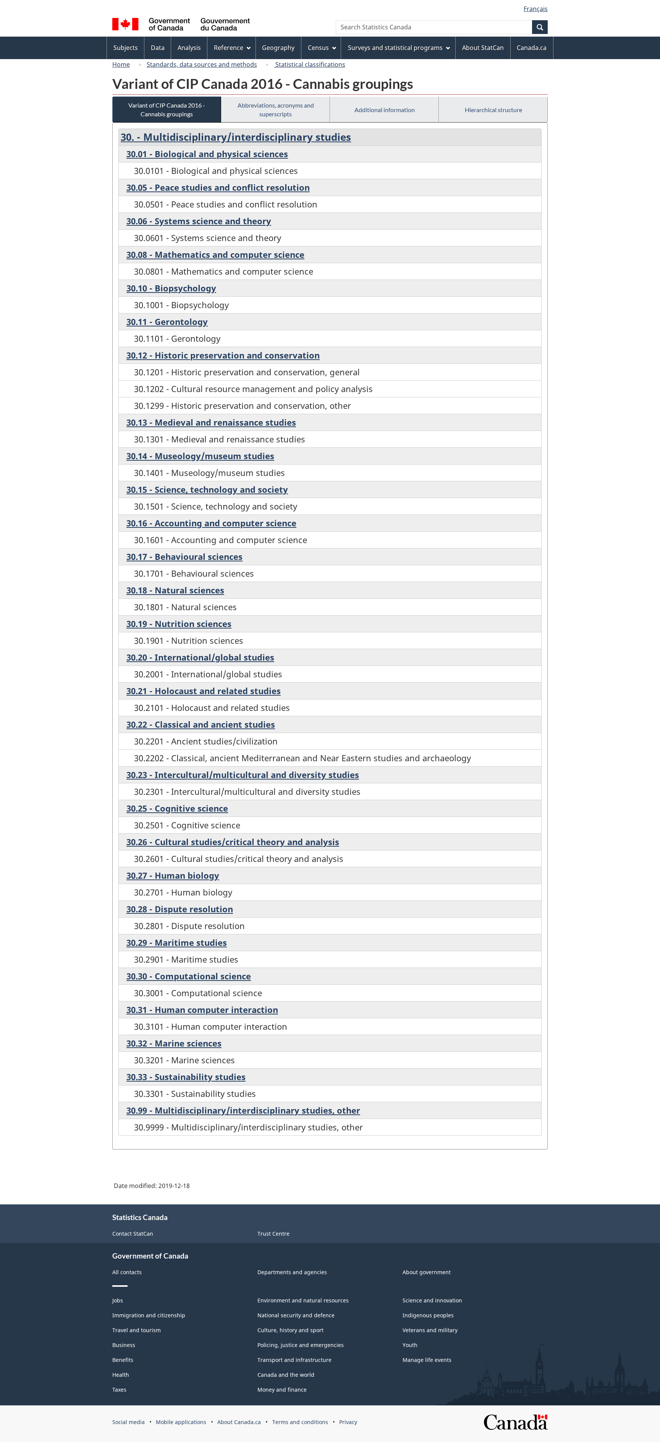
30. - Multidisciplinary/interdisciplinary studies (236, 137)
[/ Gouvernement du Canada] (181, 25)
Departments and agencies (292, 1272)
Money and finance (282, 1389)
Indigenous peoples (428, 1315)
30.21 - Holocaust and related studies (203, 690)
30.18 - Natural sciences (175, 590)
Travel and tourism (136, 1330)
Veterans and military (430, 1330)
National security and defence (296, 1315)
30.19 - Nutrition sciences (178, 623)
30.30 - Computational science (188, 976)
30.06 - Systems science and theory (198, 221)
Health (120, 1374)
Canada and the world (285, 1374)
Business (123, 1345)
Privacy (348, 1422)
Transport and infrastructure (294, 1359)
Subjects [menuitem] (125, 47)
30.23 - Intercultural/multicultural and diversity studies (242, 774)
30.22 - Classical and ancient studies (200, 724)
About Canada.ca (239, 1422)
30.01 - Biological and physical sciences (207, 153)
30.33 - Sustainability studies (186, 1076)
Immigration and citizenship (148, 1315)
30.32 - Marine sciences (174, 1043)
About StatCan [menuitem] (483, 47)
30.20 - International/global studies (200, 657)
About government (427, 1272)
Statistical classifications (309, 64)
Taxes (119, 1389)
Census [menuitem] (318, 47)
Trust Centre (273, 1233)
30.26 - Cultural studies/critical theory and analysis (232, 841)
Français (536, 9)
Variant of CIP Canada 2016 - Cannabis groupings (166, 109)
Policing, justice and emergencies (300, 1345)
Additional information (384, 109)
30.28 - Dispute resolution (179, 909)
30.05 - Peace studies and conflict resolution (218, 187)
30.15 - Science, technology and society (207, 489)
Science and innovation (432, 1300)
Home (121, 64)
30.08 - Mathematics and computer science (215, 254)
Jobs (117, 1300)
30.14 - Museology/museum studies (200, 455)
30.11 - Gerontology (167, 321)
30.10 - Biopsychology (171, 288)
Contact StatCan (132, 1233)
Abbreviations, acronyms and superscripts (276, 109)
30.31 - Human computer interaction (202, 1009)
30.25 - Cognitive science (177, 808)
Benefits (122, 1359)
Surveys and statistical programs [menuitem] (395, 47)
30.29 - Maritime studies (176, 942)
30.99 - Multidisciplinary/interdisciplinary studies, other (243, 1110)
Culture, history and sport (290, 1330)
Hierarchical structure (493, 109)
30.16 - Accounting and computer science (211, 523)
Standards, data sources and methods (202, 64)
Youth (410, 1345)
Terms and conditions (300, 1422)
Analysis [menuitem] (189, 47)
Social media (128, 1422)
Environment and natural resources (303, 1300)
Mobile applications (181, 1422)
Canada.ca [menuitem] (532, 47)
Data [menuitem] (158, 47)
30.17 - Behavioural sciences (184, 556)
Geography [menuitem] (278, 47)
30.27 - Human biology (172, 875)
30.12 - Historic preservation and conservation (223, 355)
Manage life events (427, 1359)
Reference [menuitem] (228, 47)
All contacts (127, 1272)
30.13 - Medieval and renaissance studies (211, 422)
